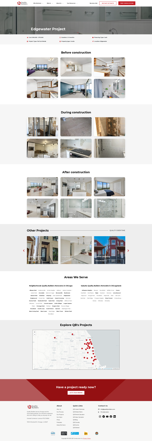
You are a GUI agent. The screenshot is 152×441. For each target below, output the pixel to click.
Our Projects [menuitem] (60, 414)
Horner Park (32, 300)
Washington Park (66, 308)
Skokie (94, 300)
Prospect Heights (99, 298)
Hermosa (68, 298)
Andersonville (41, 290)
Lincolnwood (117, 293)
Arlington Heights (87, 290)
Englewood (33, 298)
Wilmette (100, 300)
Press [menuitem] (58, 420)
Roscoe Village (65, 306)
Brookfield (102, 290)
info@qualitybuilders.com (107, 409)
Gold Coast (50, 298)
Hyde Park (52, 300)
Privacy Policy (87, 438)
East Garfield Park (57, 295)
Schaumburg (117, 298)
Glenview (109, 293)
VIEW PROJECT (35, 261)
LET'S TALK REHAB (76, 392)
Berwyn (96, 290)
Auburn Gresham (67, 290)
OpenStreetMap (107, 368)
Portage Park (41, 306)
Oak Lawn (117, 295)
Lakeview (31, 303)
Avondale (41, 293)
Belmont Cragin (50, 293)
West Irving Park (34, 311)
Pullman (48, 306)
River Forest (108, 298)
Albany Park (33, 290)
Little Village (58, 303)
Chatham (41, 295)
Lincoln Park (39, 303)
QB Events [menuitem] (76, 425)
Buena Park (34, 295)
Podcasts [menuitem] (59, 422)
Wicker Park (68, 311)
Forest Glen (42, 298)
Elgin (96, 293)
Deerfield (83, 293)
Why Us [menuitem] (59, 409)
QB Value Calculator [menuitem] (78, 417)
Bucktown (67, 293)
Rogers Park (56, 306)
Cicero (118, 290)
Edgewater (67, 295)
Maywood (83, 295)
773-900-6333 (104, 412)
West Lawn (44, 311)
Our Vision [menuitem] (59, 417)
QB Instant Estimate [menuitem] (78, 409)
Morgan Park (91, 295)
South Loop (41, 308)
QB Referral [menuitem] (76, 427)
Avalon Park (34, 293)
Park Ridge (90, 298)
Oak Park (82, 298)
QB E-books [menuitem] (76, 422)
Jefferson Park (68, 300)
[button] (75, 32)
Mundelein (99, 295)
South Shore (50, 308)
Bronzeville (59, 293)
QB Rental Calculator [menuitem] (78, 414)
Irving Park (59, 300)
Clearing (48, 295)
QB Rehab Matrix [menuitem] (77, 412)
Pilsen (33, 306)
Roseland (33, 308)
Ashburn (59, 290)
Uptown (57, 308)
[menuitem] (100, 416)
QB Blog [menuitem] (75, 420)
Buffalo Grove (110, 290)
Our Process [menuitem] (60, 412)
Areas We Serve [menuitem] (61, 425)
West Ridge (52, 311)
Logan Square (68, 303)
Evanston (102, 293)
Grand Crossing (59, 298)
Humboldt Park (42, 300)
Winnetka (107, 300)
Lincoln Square (48, 303)
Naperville (106, 295)
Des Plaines (91, 293)
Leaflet (99, 368)
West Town (59, 311)
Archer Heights (51, 290)
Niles (112, 295)
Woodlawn (51, 314)
